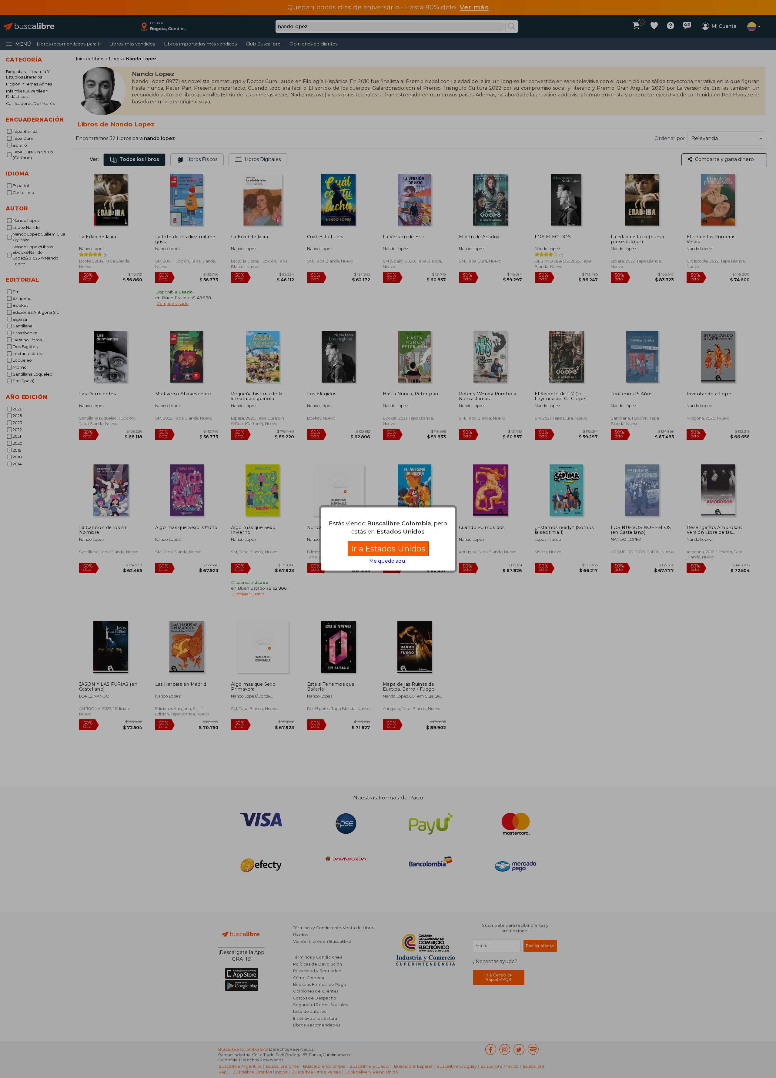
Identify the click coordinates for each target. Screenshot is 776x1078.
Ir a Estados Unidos (388, 548)
